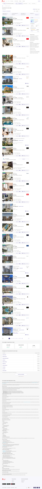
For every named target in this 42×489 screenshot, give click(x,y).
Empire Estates (4, 354)
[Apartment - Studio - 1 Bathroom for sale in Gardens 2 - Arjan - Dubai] (15, 300)
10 (22, 338)
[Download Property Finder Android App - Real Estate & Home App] (8, 484)
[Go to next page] (28, 338)
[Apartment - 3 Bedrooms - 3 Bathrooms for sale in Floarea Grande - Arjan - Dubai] (15, 311)
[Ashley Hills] (15, 80)
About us (13, 480)
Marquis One (4, 363)
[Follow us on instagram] (34, 487)
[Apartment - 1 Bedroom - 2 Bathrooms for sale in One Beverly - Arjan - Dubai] (15, 152)
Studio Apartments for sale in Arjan (33, 36)
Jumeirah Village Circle (4, 383)
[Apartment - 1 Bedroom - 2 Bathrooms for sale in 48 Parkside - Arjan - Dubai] (15, 42)
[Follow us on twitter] (37, 487)
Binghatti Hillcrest (5, 361)
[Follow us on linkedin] (39, 487)
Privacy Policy (8, 487)
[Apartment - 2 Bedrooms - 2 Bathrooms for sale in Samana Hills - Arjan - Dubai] (15, 121)
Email (20, 25)
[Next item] (38, 23)
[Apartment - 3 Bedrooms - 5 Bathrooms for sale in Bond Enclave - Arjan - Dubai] (15, 279)
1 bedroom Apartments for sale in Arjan (34, 35)
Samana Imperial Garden (5, 358)
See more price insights (21, 374)
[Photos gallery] (7, 21)
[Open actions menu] (28, 25)
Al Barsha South (4, 442)
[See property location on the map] (11, 23)
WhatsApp (24, 25)
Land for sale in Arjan (32, 40)
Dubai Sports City (33, 382)
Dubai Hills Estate (4, 445)
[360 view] (4, 103)
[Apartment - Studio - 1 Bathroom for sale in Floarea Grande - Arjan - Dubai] (15, 260)
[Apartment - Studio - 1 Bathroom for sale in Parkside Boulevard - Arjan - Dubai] (15, 60)
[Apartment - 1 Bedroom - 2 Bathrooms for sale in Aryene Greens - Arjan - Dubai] (15, 239)
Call (17, 25)
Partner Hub (22, 480)
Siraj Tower (4, 368)
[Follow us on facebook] (35, 487)
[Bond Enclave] (15, 270)
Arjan (4, 3)
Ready (38, 9)
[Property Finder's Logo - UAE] (3, 1)
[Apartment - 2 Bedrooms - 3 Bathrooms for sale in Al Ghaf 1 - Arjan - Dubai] (15, 249)
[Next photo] (12, 20)
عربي (26, 487)
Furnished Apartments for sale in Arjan (34, 37)
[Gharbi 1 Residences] (15, 331)
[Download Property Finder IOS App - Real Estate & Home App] (4, 484)
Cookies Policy (12, 487)
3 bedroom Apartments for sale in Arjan (34, 39)
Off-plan (36, 9)
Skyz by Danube (4, 370)
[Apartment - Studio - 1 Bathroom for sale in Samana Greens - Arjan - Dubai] (15, 111)
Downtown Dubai (4, 451)
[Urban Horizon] (15, 208)
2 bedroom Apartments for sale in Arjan (34, 38)
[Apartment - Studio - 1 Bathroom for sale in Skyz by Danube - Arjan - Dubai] (15, 198)
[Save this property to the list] (27, 25)
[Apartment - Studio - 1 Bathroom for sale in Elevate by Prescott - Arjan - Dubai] (15, 70)
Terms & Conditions (4, 487)
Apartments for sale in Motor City (33, 45)
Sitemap (16, 487)
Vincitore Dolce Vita (5, 365)
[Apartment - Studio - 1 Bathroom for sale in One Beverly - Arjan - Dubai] (15, 290)
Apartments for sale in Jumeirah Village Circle (34, 43)
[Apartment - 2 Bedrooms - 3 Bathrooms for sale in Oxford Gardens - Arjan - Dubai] (15, 177)
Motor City (36, 382)
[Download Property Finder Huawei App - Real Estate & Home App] (13, 484)
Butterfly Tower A (5, 356)
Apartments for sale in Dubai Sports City (34, 44)
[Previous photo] (2, 20)
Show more (36, 14)
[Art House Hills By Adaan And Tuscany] (15, 142)
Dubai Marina (4, 450)
